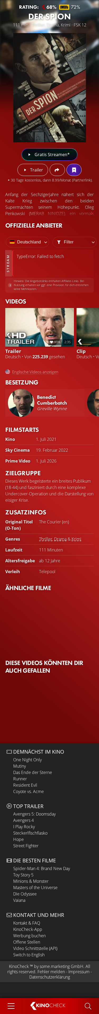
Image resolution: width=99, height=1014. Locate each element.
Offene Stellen (26, 942)
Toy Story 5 (23, 874)
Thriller (45, 539)
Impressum (78, 972)
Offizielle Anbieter (33, 225)
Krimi (76, 539)
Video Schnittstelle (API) (35, 948)
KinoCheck (19, 966)
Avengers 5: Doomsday (34, 814)
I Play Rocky (24, 826)
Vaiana (19, 900)
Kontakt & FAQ (26, 923)
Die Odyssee (25, 894)
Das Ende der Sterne (32, 772)
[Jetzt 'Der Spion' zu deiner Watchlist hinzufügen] (74, 170)
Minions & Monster (31, 881)
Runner (20, 778)
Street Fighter (26, 845)
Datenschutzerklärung (49, 977)
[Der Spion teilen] (57, 170)
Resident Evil (25, 785)
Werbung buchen (29, 935)
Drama (60, 539)
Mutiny (19, 766)
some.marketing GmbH (61, 966)
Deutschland (29, 242)
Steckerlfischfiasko (30, 833)
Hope (18, 839)
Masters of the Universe (35, 887)
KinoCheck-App (27, 929)
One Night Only (27, 759)
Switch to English (29, 954)
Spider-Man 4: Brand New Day (41, 868)
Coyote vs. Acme (28, 791)
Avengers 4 (23, 820)
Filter (68, 242)
